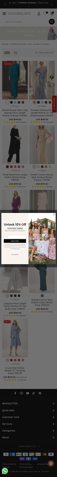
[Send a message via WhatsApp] (4, 470)
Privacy (18, 248)
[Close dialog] (54, 214)
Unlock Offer (15, 241)
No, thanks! (15, 254)
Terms (15, 248)
